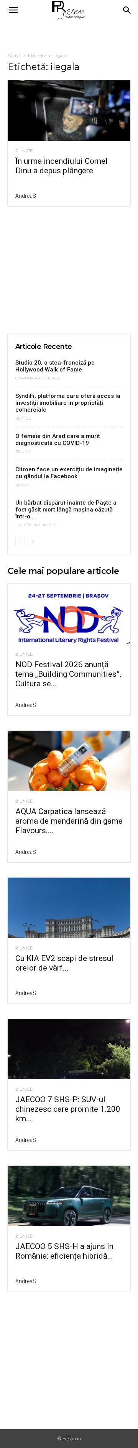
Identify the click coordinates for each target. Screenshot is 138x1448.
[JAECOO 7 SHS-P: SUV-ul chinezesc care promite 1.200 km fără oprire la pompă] (69, 1049)
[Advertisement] (69, 34)
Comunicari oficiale (38, 378)
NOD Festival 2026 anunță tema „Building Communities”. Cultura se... (68, 674)
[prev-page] (20, 541)
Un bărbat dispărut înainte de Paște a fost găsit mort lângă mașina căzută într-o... (66, 509)
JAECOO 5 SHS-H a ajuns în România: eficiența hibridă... (64, 1251)
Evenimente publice (37, 525)
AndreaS (25, 196)
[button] (13, 10)
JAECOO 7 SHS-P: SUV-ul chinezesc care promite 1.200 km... (67, 1109)
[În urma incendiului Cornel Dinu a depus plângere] (69, 110)
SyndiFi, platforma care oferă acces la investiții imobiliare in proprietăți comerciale (67, 403)
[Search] (127, 10)
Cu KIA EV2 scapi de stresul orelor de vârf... (64, 963)
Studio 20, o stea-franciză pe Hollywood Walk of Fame (55, 366)
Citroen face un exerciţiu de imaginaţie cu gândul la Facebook (69, 473)
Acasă (14, 55)
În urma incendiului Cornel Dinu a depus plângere (61, 165)
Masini (22, 485)
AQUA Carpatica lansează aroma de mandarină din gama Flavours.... (69, 821)
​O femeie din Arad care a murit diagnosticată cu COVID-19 (57, 439)
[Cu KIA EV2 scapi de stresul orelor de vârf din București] (69, 908)
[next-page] (32, 541)
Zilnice (24, 150)
